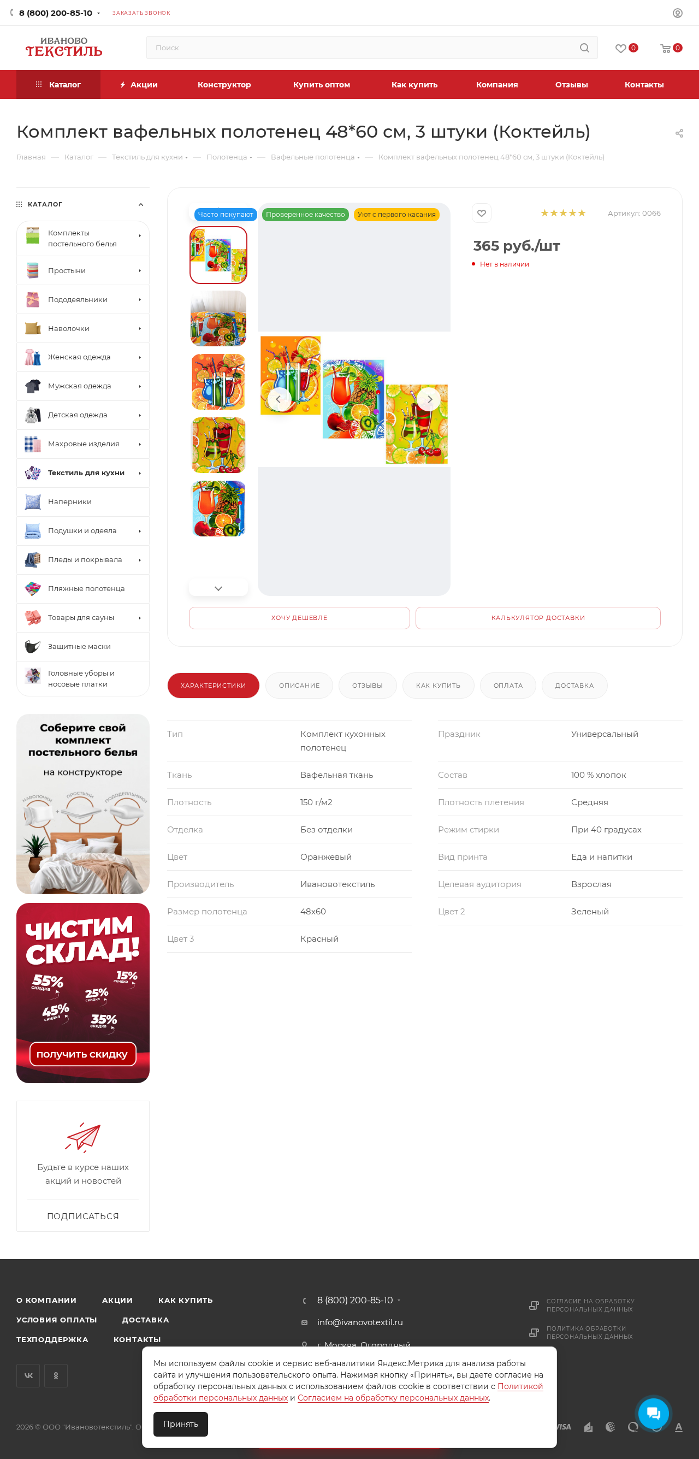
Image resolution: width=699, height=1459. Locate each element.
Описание (299, 685)
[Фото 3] (218, 382)
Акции (117, 1300)
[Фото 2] (218, 318)
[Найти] (584, 47)
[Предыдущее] (280, 399)
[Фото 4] (218, 445)
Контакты (137, 1339)
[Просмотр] (354, 399)
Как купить (438, 685)
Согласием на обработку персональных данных (393, 1398)
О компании (46, 1300)
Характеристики (213, 685)
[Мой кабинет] (678, 14)
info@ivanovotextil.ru (360, 1322)
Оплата (508, 685)
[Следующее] (429, 399)
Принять (180, 1424)
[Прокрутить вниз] (218, 587)
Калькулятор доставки (538, 618)
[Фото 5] (218, 508)
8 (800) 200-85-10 (55, 13)
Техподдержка (52, 1339)
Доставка (574, 685)
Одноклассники (56, 1375)
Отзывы (367, 685)
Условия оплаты (56, 1319)
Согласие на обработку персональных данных (591, 1305)
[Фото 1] (218, 255)
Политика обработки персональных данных (590, 1332)
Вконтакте (28, 1375)
